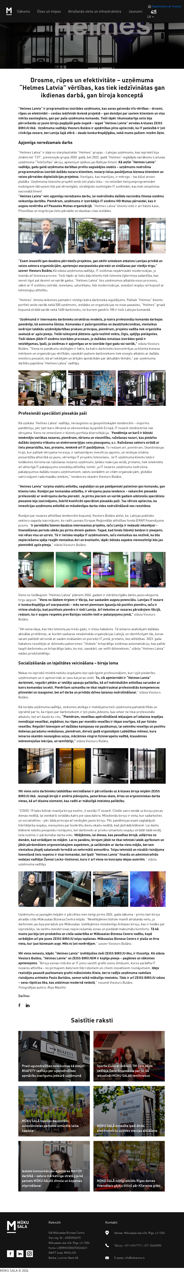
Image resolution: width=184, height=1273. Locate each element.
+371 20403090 (152, 1245)
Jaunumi (135, 11)
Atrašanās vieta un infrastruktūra (94, 11)
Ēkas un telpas (49, 11)
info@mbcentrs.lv (135, 1257)
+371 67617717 (133, 1245)
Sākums (23, 11)
